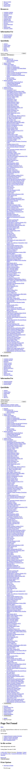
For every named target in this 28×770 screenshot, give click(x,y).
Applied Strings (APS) (12, 109)
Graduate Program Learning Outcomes (13, 736)
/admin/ (5, 718)
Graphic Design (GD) (12, 195)
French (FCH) (10, 188)
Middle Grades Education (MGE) (14, 264)
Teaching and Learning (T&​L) (14, 337)
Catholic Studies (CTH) (12, 129)
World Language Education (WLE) (15, 349)
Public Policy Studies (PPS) (13, 298)
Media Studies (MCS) (12, 263)
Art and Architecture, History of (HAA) (16, 115)
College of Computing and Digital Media (16, 68)
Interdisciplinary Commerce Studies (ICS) (16, 222)
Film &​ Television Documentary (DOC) (16, 179)
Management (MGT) (11, 251)
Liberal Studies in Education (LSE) (15, 246)
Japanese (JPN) (10, 233)
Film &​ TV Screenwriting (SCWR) (15, 184)
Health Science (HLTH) (12, 201)
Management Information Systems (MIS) (16, 252)
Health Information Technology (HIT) (15, 199)
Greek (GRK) (10, 196)
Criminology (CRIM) (12, 152)
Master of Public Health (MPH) (14, 255)
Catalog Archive (7, 87)
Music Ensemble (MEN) (12, 269)
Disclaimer (19, 752)
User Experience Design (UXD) (14, 344)
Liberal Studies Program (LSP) (14, 248)
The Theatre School (11, 79)
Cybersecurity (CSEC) (12, 157)
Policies (5, 49)
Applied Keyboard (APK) (13, 103)
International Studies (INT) (13, 228)
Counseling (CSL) (11, 150)
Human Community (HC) (13, 207)
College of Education (12, 69)
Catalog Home (7, 4)
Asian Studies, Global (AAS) (13, 121)
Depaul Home (7, 6)
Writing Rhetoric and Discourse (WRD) (16, 351)
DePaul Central (7, 20)
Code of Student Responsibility (14, 86)
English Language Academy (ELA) (15, 175)
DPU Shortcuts (10, 55)
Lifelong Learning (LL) (12, 249)
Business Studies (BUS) (12, 128)
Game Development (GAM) (13, 190)
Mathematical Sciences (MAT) (14, 259)
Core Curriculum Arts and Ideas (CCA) (16, 145)
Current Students (7, 36)
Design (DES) (10, 161)
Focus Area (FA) (10, 187)
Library (5, 25)
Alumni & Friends (8, 35)
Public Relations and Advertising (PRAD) (16, 299)
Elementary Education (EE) (13, 172)
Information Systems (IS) (12, 214)
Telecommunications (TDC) (13, 338)
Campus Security (8, 17)
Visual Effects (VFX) (12, 347)
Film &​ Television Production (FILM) (15, 180)
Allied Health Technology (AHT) (14, 94)
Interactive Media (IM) (12, 221)
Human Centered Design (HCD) (14, 206)
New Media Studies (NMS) (13, 275)
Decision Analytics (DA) (12, 160)
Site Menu (3, 55)
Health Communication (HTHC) (14, 198)
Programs (6, 57)
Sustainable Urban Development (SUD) (16, 334)
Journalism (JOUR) (11, 236)
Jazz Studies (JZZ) (11, 234)
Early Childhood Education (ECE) (15, 167)
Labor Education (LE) (12, 237)
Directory (6, 23)
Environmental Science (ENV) (14, 176)
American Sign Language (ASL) (14, 95)
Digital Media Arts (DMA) (13, 164)
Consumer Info (7, 19)
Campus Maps (7, 45)
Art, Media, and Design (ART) (14, 118)
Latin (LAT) (9, 238)
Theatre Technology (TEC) (13, 341)
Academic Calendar (8, 12)
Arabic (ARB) (10, 114)
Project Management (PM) (13, 295)
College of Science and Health (14, 73)
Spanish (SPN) (10, 326)
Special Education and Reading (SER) (16, 328)
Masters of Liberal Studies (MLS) (14, 257)
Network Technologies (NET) (14, 272)
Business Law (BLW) (12, 126)
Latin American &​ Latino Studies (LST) (16, 240)
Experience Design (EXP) (13, 178)
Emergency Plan (7, 753)
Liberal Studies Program (12, 60)
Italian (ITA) (9, 232)
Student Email (7, 27)
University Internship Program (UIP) (15, 342)
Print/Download (7, 352)
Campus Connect (8, 16)
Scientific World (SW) (12, 311)
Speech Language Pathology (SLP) (15, 329)
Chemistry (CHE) (11, 132)
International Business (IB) (13, 226)
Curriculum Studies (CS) (12, 155)
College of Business (11, 65)
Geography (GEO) (11, 191)
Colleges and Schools (9, 64)
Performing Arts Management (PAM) (15, 283)
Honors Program (10, 61)
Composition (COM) (11, 140)
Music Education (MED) (12, 268)
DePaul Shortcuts (5, 400)
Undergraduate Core (8, 59)
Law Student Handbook (12, 84)
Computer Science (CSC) (13, 144)
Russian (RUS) (10, 306)
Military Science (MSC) (12, 265)
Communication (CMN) (12, 134)
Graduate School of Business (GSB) (15, 194)
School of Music (10, 77)
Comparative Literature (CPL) (14, 138)
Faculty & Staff (7, 37)
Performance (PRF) (11, 282)
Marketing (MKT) (11, 253)
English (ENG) (10, 173)
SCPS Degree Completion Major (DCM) (16, 313)
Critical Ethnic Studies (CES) (13, 153)
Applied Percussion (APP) (13, 106)
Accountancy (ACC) (11, 90)
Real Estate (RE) (10, 301)
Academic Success (8, 13)
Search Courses (7, 63)
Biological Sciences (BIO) (13, 123)
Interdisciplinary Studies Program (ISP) (16, 225)
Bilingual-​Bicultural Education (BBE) (15, 122)
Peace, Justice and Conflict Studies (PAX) (16, 280)
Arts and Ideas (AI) (11, 119)
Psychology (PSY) (11, 297)
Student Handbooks (8, 80)
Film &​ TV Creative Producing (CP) (15, 182)
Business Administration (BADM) (15, 125)
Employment (7, 46)
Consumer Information (16, 753)
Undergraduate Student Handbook (15, 82)
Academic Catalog (11, 405)
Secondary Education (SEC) (13, 315)
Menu (2, 727)
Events (5, 48)
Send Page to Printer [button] (8, 765)
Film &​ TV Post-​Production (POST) (15, 183)
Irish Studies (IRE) (11, 229)
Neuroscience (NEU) (12, 274)
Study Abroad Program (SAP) (14, 333)
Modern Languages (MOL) (13, 267)
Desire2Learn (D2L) (8, 21)
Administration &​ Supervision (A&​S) (15, 91)
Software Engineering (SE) (13, 324)
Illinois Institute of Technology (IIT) (15, 211)
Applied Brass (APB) (12, 100)
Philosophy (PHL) (11, 284)
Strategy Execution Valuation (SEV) (15, 332)
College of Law (10, 71)
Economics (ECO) (11, 168)
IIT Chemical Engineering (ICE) (14, 210)
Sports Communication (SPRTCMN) (15, 330)
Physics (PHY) (10, 287)
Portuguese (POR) (11, 291)
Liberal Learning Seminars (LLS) (14, 245)
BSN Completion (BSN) (9, 740)
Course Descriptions (8, 88)
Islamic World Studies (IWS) (13, 230)
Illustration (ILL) (10, 213)
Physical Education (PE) (12, 286)
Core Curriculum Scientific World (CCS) (16, 149)
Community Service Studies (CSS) (15, 137)
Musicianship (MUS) (12, 271)
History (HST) (10, 202)
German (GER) (10, 192)
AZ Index (6, 3)
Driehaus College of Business (11, 738)
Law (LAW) (9, 241)
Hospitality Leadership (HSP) (14, 205)
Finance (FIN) (10, 186)
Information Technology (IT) (13, 215)
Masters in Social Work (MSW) (14, 256)
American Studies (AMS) (13, 96)
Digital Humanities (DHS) (13, 163)
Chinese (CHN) (10, 133)
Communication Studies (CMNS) (14, 136)
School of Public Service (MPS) (14, 307)
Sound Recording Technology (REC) (15, 325)
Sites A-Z (6, 50)
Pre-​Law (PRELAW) (12, 292)
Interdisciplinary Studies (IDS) (14, 223)
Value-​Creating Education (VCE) (14, 345)
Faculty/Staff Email (8, 24)
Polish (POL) (10, 288)
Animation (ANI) (11, 98)
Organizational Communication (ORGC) (16, 279)
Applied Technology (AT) (13, 110)
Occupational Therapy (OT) (13, 278)
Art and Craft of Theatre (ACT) (14, 117)
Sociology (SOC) (11, 322)
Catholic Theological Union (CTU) (15, 130)
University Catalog (8, 28)
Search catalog (4, 53)
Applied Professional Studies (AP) (15, 107)
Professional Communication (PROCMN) (16, 294)
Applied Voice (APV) (12, 111)
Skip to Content (7, 1)
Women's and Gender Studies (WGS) (15, 348)
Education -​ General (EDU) (13, 171)
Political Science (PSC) (12, 290)
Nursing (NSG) (10, 276)
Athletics (6, 44)
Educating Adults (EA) (12, 169)
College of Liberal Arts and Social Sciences (17, 72)
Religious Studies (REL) (12, 305)
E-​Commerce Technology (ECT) (14, 165)
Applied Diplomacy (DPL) (13, 102)
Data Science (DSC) (11, 159)
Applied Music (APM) (12, 105)
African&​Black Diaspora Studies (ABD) (16, 92)
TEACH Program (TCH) (13, 336)
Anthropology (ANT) (12, 99)
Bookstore (6, 15)
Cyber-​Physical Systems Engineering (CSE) (17, 156)
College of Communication (13, 67)
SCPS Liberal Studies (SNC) (13, 314)
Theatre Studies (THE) (12, 340)
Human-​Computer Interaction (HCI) (15, 209)
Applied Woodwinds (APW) (13, 113)
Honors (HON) (10, 203)
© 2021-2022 (4, 752)
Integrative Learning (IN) (12, 219)
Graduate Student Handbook (13, 83)
